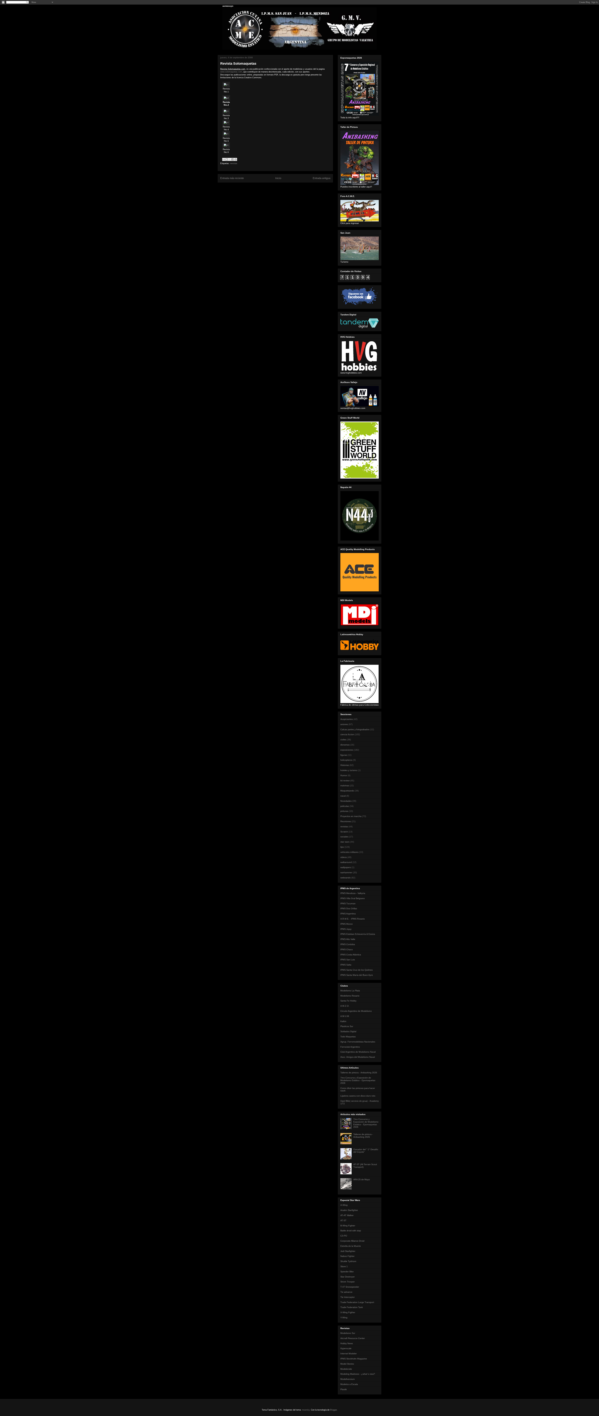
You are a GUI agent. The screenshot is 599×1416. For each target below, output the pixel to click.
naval (343, 796)
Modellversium (347, 1379)
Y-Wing (343, 1317)
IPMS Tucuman (348, 903)
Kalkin (343, 1021)
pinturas (344, 811)
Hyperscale (345, 1348)
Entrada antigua (321, 178)
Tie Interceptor (347, 1297)
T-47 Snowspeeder (349, 1287)
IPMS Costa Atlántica (350, 954)
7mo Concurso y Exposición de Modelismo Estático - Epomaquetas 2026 (357, 1080)
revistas (233, 163)
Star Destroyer (347, 1276)
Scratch (344, 831)
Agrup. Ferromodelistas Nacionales (357, 1041)
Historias (344, 765)
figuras (343, 755)
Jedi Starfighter (347, 1251)
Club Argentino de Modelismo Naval (358, 1052)
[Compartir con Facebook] (232, 159)
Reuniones (345, 821)
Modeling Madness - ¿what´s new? (357, 1374)
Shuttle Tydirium (348, 1261)
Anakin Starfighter (349, 1210)
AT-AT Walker (347, 1215)
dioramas (345, 744)
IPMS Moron (346, 924)
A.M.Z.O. (344, 1006)
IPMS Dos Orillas (348, 908)
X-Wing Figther (347, 1312)
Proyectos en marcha (350, 816)
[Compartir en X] (229, 159)
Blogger (333, 1410)
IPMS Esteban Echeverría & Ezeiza (357, 934)
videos (343, 857)
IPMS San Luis (347, 959)
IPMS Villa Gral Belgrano (352, 898)
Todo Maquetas (348, 1036)
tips (342, 847)
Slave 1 (344, 1266)
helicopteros (346, 760)
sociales (344, 836)
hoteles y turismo (348, 770)
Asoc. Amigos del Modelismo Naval (357, 1057)
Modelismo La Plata (350, 990)
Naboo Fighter (347, 1256)
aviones (344, 724)
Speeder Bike (347, 1271)
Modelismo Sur (347, 1333)
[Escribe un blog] (226, 159)
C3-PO (343, 1235)
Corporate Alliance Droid (352, 1241)
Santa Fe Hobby (348, 1000)
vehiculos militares (349, 852)
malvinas (344, 785)
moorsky (306, 1410)
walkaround (346, 862)
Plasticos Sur (346, 1026)
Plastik (343, 1389)
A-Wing (344, 1205)
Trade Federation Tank (351, 1307)
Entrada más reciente (232, 178)
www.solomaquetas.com (231, 72)
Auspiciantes (346, 719)
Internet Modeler (348, 1353)
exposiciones (346, 750)
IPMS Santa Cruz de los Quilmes (356, 970)
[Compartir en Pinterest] (235, 159)
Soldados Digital (348, 1031)
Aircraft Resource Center (352, 1338)
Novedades (346, 801)
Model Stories (347, 1364)
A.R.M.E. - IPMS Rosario (352, 919)
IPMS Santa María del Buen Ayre (356, 975)
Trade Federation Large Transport (357, 1302)
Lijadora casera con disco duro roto (357, 1096)
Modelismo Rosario (349, 995)
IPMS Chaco (346, 949)
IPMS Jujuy (345, 929)
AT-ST (343, 1220)
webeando (345, 877)
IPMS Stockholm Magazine (353, 1358)
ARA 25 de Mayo (361, 1179)
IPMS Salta (345, 964)
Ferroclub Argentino (350, 1047)
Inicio (278, 178)
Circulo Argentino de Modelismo (356, 1011)
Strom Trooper (347, 1281)
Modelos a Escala (349, 1384)
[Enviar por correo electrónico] (223, 159)
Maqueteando (347, 790)
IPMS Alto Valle (347, 939)
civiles (343, 739)
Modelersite (346, 1369)
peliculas (344, 806)
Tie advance (346, 1292)
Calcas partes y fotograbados (354, 729)
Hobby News (346, 1343)
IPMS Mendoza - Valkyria (352, 893)
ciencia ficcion (347, 734)
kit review (345, 780)
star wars (344, 842)
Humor (343, 775)
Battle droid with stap (350, 1230)
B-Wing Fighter (347, 1225)
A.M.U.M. (345, 1016)
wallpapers (345, 867)
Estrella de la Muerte (350, 1246)
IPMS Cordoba (347, 944)
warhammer (346, 872)
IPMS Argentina (348, 913)
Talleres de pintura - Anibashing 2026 (358, 1072)
